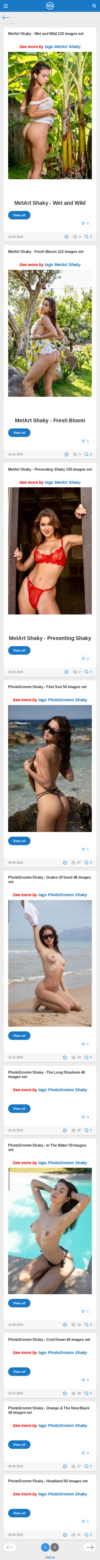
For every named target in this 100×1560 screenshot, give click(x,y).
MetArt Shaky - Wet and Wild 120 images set (45, 33)
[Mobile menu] (6, 6)
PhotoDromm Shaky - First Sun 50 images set (47, 687)
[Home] (6, 17)
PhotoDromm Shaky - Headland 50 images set (47, 1481)
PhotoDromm (61, 700)
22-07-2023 (15, 1393)
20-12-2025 (15, 454)
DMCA (50, 1557)
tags (49, 46)
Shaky (75, 46)
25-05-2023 (15, 1466)
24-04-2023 (15, 1535)
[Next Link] (90, 1547)
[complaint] (67, 237)
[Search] (94, 6)
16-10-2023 (15, 1130)
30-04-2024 (15, 862)
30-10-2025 (15, 672)
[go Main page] (50, 6)
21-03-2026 (15, 237)
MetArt (60, 46)
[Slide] (50, 177)
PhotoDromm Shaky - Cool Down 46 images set (49, 1339)
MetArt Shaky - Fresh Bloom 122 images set (45, 251)
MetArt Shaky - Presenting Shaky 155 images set (50, 469)
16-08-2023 (15, 1325)
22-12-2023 (15, 1057)
